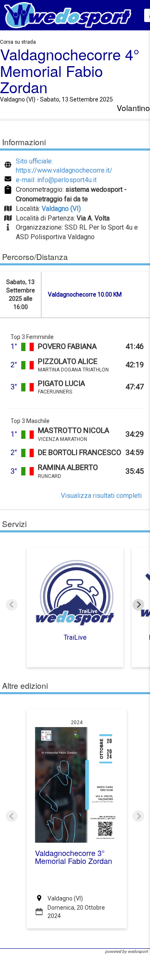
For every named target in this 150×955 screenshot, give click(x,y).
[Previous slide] (12, 605)
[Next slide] (138, 605)
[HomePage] (67, 15)
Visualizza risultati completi (101, 496)
